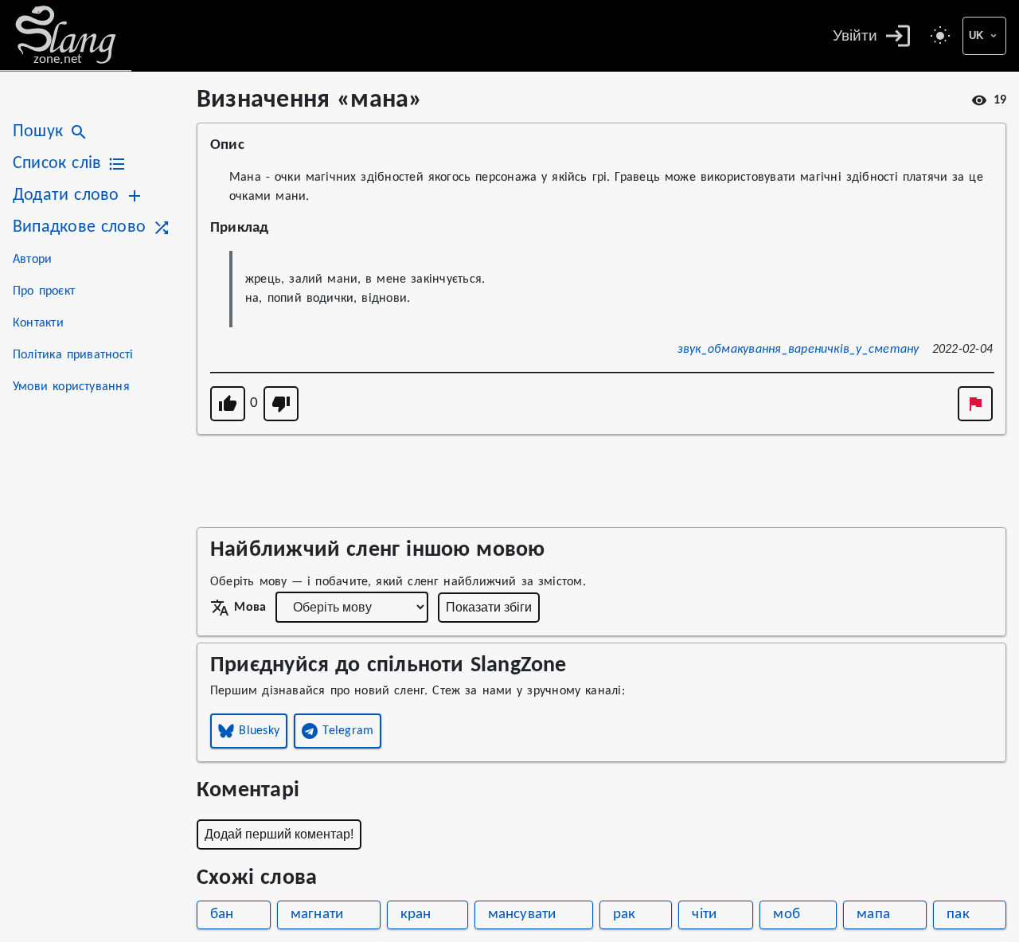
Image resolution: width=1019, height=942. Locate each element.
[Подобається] (227, 403)
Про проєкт (44, 291)
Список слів (57, 163)
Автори (32, 259)
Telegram (347, 731)
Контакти (38, 323)
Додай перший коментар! (279, 834)
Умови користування (71, 387)
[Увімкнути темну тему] (940, 36)
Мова (250, 607)
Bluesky (259, 731)
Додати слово (66, 195)
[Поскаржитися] (975, 403)
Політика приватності (73, 355)
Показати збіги (489, 607)
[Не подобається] (281, 403)
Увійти (855, 35)
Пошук (38, 132)
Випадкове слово (79, 227)
